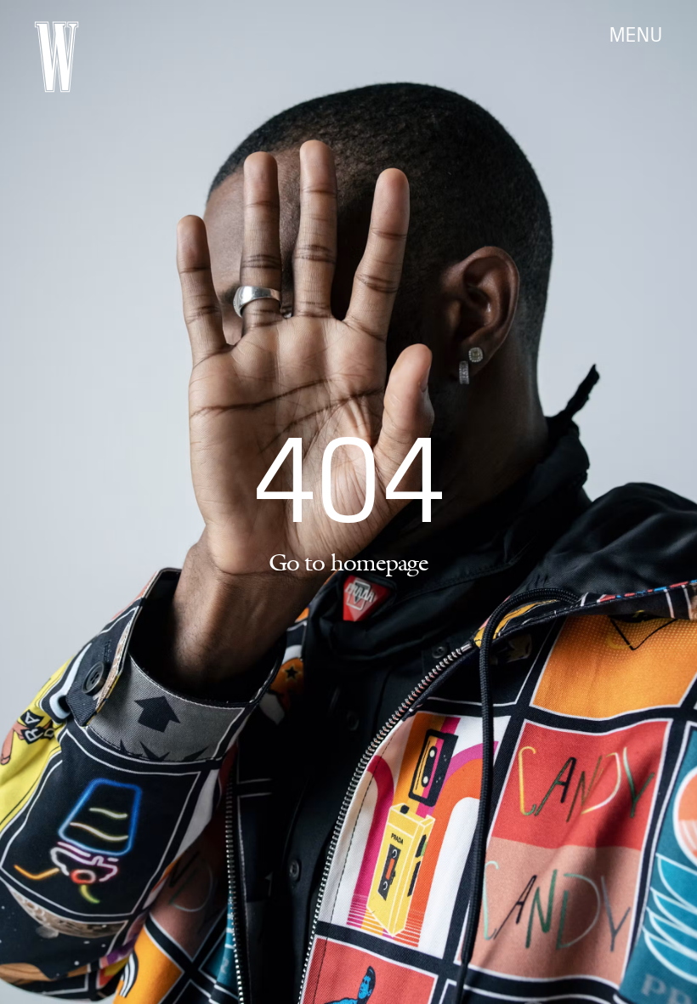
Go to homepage (348, 562)
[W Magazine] (56, 57)
